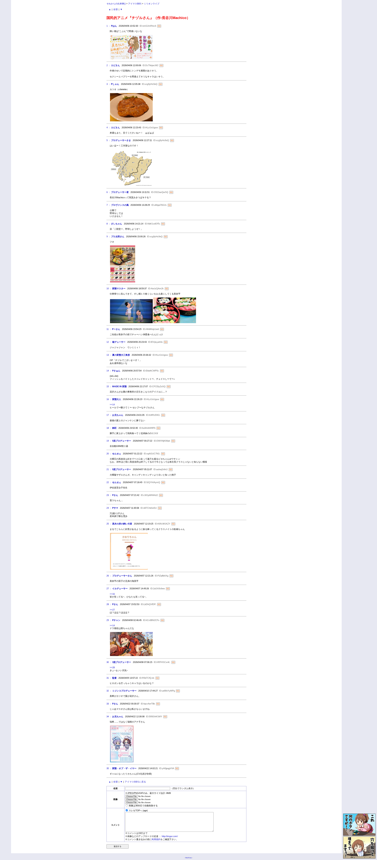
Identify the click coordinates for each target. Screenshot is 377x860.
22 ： (109, 482)
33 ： (109, 703)
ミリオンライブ (151, 3)
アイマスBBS (134, 3)
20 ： (109, 453)
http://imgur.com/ (170, 836)
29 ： (109, 620)
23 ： (109, 495)
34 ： (109, 716)
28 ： (109, 604)
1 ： (108, 26)
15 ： (109, 386)
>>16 (112, 594)
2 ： (108, 65)
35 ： (109, 768)
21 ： (109, 469)
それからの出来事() (116, 3)
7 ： (108, 205)
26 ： (109, 575)
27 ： (109, 588)
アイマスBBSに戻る (135, 781)
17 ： (109, 415)
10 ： (109, 288)
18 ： (109, 428)
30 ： (109, 662)
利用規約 (156, 839)
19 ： (109, 440)
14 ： (109, 370)
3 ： (108, 84)
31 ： (109, 678)
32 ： (109, 690)
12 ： (109, 342)
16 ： (109, 399)
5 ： (108, 140)
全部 (115, 9)
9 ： (108, 236)
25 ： (109, 523)
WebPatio (188, 858)
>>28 (112, 667)
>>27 (112, 609)
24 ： (109, 508)
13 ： (109, 355)
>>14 (112, 404)
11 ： (108, 329)
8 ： (108, 223)
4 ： (108, 127)
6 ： (108, 192)
